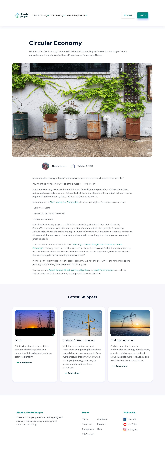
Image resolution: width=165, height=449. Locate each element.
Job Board (102, 419)
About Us (86, 424)
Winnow (75, 270)
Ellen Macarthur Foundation (64, 202)
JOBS (143, 15)
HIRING (128, 15)
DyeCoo (84, 270)
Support (101, 424)
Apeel (52, 270)
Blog (99, 429)
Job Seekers (88, 434)
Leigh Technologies (103, 270)
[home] (24, 15)
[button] (45, 15)
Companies (88, 429)
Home (85, 419)
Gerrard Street (63, 270)
